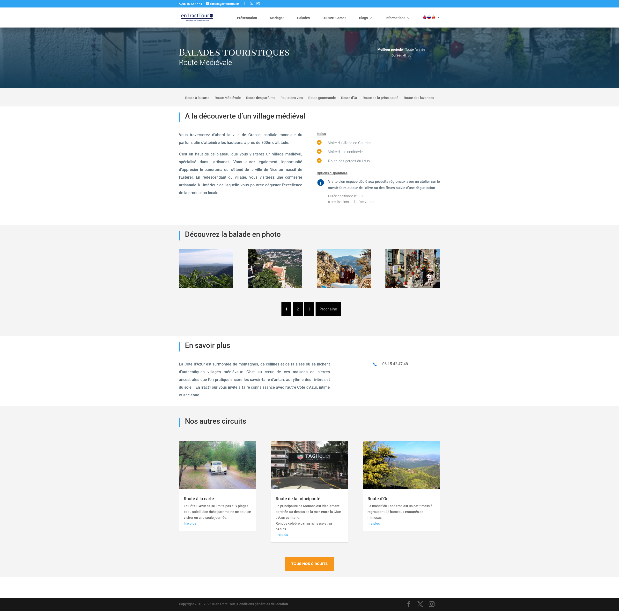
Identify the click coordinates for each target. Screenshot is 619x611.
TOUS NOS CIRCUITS (309, 564)
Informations (395, 18)
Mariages (277, 18)
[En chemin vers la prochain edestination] (344, 288)
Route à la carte (197, 98)
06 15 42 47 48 (192, 4)
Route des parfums (260, 98)
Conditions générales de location (262, 604)
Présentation (247, 18)
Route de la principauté (380, 98)
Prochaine (328, 309)
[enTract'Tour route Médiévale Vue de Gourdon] (206, 288)
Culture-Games (334, 18)
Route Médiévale (228, 98)
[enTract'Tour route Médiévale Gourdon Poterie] (412, 288)
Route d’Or (349, 98)
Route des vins (291, 98)
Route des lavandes (419, 98)
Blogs (363, 18)
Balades (303, 18)
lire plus (190, 523)
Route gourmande (322, 98)
